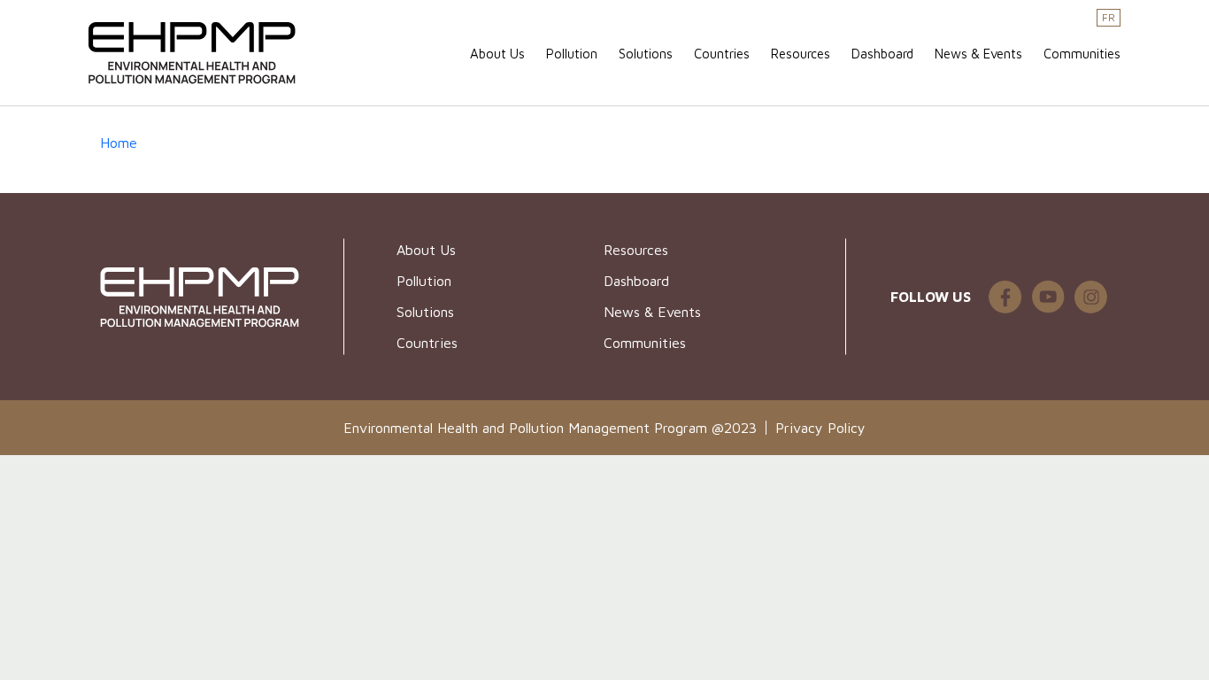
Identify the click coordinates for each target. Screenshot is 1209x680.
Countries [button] (722, 53)
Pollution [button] (571, 53)
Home (118, 143)
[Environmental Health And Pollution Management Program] (199, 53)
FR (1108, 17)
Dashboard (882, 53)
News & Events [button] (978, 53)
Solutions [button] (646, 53)
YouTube (1048, 296)
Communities (1081, 53)
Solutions (425, 312)
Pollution (424, 281)
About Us (497, 53)
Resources (800, 53)
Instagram (1005, 296)
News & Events (652, 312)
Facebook (1090, 296)
